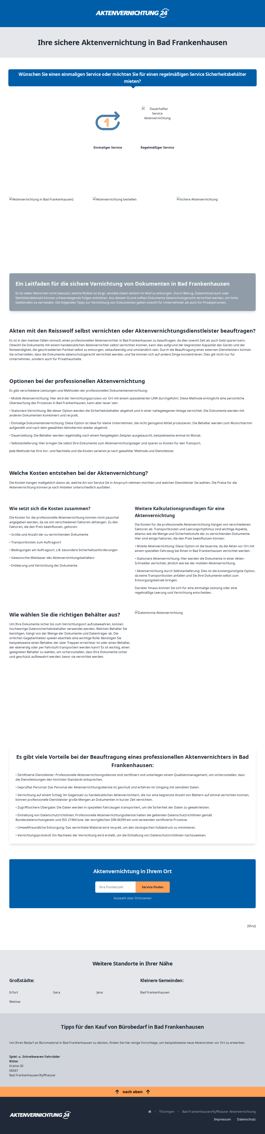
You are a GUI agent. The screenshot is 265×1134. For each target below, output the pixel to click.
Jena (100, 992)
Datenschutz (246, 1119)
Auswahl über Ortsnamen (133, 898)
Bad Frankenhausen (155, 992)
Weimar (15, 1002)
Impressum (222, 1119)
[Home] (132, 13)
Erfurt (13, 992)
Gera (56, 992)
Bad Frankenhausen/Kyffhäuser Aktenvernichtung (219, 1111)
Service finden (153, 887)
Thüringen (166, 1111)
